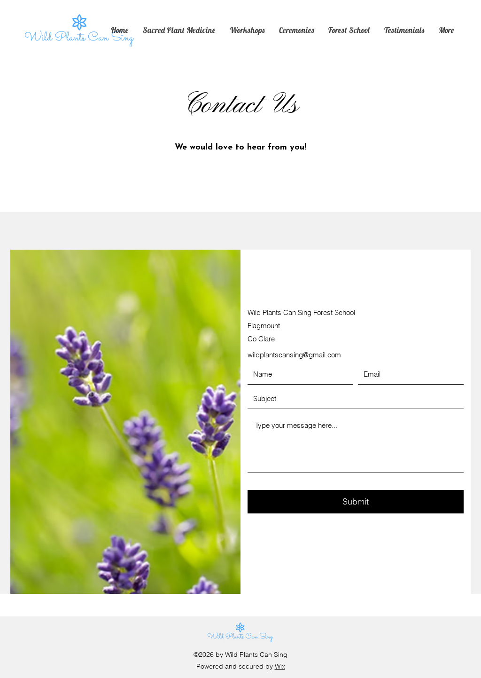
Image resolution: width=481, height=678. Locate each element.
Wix (280, 666)
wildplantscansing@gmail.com (294, 354)
